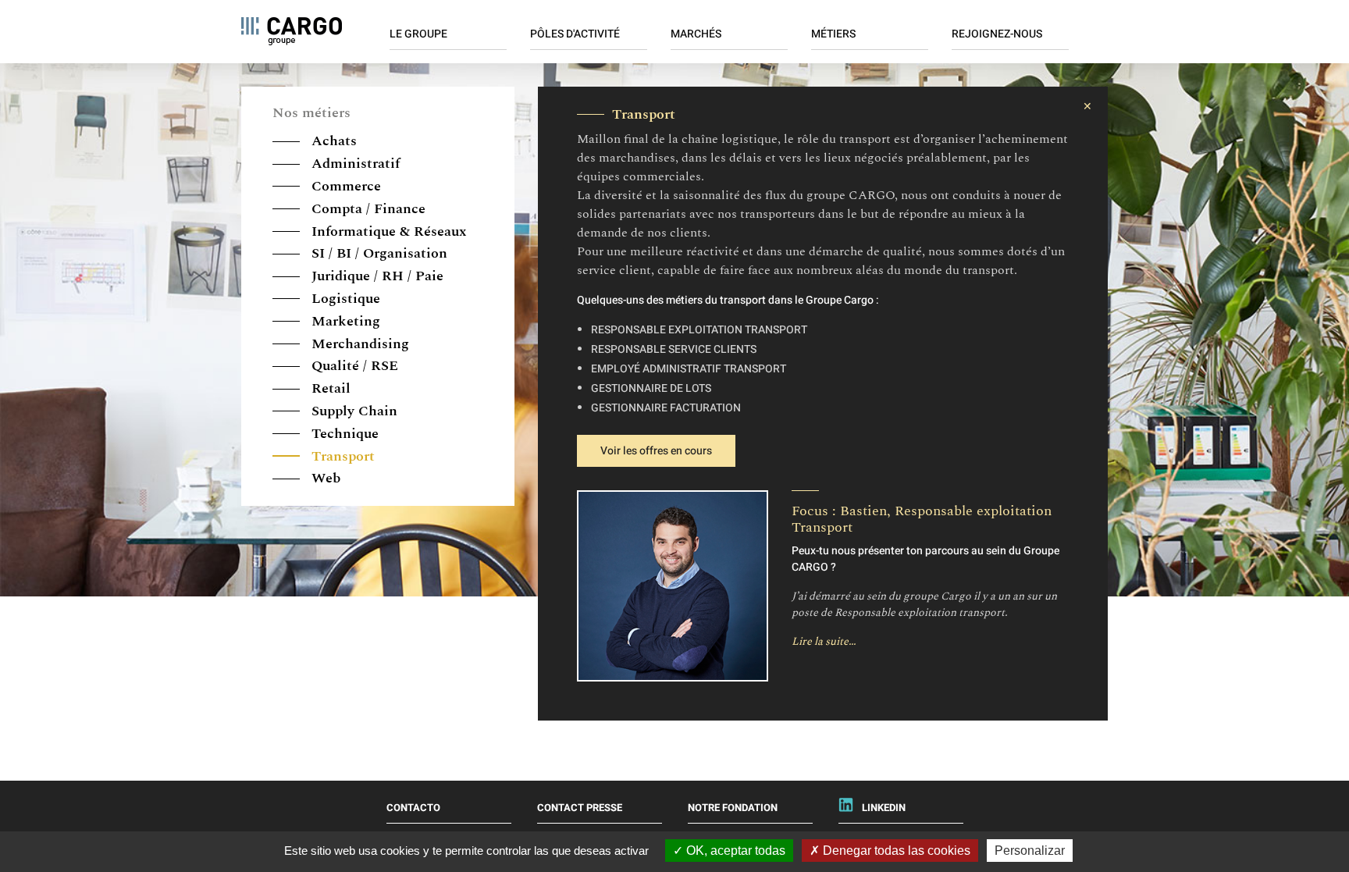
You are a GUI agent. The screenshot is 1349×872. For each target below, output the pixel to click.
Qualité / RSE (353, 365)
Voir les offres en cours (656, 451)
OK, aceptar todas (734, 850)
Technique (343, 433)
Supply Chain (352, 411)
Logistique (344, 298)
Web (324, 478)
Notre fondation (733, 807)
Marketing (344, 321)
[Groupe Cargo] (291, 31)
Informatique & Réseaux (387, 231)
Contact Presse (579, 807)
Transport (341, 456)
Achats (332, 140)
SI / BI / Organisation (377, 253)
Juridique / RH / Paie (375, 276)
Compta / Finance (366, 208)
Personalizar (1030, 850)
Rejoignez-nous (997, 34)
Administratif (354, 163)
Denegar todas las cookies (895, 850)
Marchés (696, 34)
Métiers (833, 34)
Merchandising (358, 343)
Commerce (344, 186)
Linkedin (884, 807)
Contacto (413, 807)
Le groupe (418, 34)
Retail (329, 388)
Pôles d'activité (575, 34)
